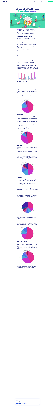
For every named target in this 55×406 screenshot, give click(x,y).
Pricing (34, 1)
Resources (37, 1)
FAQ (43, 1)
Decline (24, 403)
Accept (19, 403)
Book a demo (50, 1)
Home (24, 1)
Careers (46, 1)
